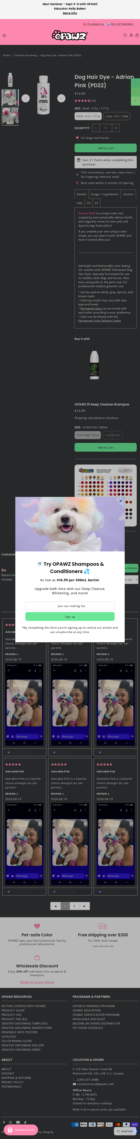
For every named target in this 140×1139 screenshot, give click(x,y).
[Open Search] (125, 35)
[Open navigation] (25, 35)
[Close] (120, 501)
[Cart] (137, 35)
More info (70, 13)
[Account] (131, 35)
